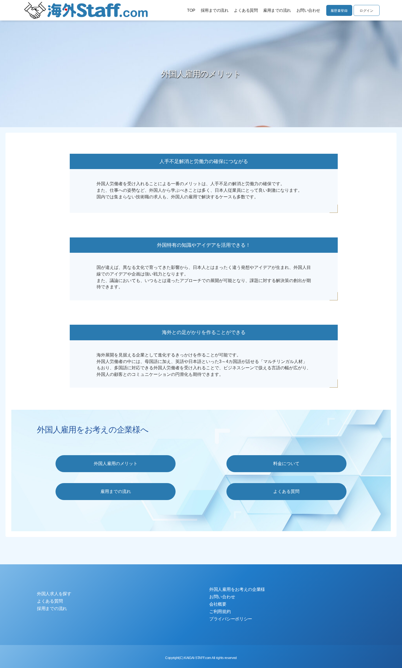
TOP (191, 10)
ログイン (366, 11)
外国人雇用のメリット (116, 463)
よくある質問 (246, 10)
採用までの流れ (215, 10)
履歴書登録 (339, 11)
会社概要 (217, 604)
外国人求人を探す (54, 593)
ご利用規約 (220, 611)
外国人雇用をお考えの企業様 (237, 589)
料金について (286, 463)
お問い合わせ (308, 10)
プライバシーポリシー (230, 619)
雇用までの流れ (277, 10)
